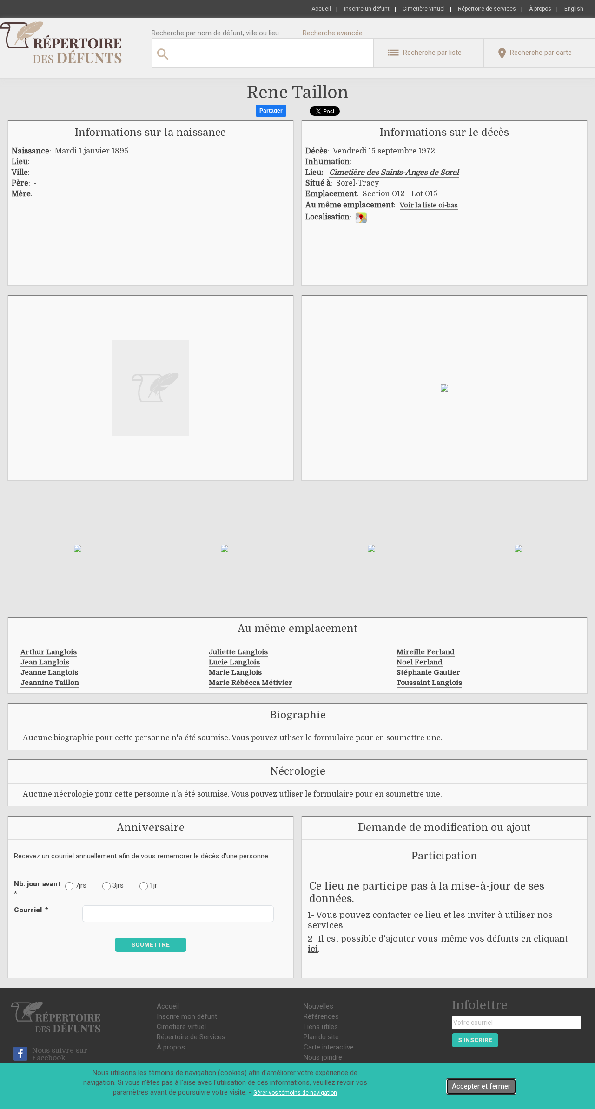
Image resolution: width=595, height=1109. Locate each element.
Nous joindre (323, 1057)
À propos (540, 9)
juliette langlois (238, 652)
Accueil (321, 9)
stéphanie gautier (428, 672)
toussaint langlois (429, 682)
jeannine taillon (49, 682)
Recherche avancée (333, 33)
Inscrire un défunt (367, 9)
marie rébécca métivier (250, 682)
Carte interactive (329, 1047)
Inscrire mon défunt (187, 1016)
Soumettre (150, 944)
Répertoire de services (487, 9)
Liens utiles (321, 1027)
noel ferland (420, 662)
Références (321, 1016)
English (573, 9)
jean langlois (44, 662)
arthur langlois (48, 652)
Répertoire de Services (191, 1037)
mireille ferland (426, 652)
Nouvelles (318, 1006)
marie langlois (235, 672)
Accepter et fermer (481, 1086)
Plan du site (321, 1037)
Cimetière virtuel (424, 9)
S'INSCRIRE (475, 1039)
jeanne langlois (49, 672)
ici (313, 949)
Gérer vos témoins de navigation (295, 1092)
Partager (271, 110)
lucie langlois (234, 662)
